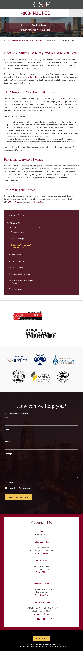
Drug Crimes (16, 255)
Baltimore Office (41, 553)
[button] (76, 13)
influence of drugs (70, 98)
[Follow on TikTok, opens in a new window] (51, 619)
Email (7, 429)
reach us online (37, 202)
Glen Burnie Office (41, 614)
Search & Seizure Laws (20, 274)
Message (8, 453)
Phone (7, 441)
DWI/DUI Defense (20, 232)
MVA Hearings (18, 238)
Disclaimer (9, 482)
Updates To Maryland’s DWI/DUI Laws (22, 246)
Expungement (16, 289)
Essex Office (41, 572)
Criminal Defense (15, 222)
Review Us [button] (41, 638)
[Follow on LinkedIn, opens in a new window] (38, 619)
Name (7, 417)
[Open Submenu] (41, 222)
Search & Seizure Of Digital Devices (22, 281)
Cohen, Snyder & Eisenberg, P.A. (37, 644)
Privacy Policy (34, 647)
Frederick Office (41, 595)
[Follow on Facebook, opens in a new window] (32, 619)
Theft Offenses (17, 261)
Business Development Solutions (49, 647)
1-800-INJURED (35, 13)
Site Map (26, 647)
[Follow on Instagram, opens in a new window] (44, 619)
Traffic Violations (18, 227)
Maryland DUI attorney (30, 77)
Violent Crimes (17, 267)
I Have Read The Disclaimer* (20, 488)
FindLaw (64, 647)
